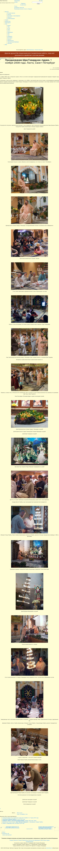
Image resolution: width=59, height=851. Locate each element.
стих (8, 35)
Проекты (9, 17)
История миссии (11, 13)
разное (8, 25)
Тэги (6, 24)
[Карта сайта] (4, 10)
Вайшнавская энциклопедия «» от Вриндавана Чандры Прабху (22, 822)
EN (41, 0)
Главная (11, 840)
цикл (8, 33)
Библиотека (7, 21)
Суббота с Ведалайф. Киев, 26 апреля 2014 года (13, 823)
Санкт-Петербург (21, 814)
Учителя (9, 14)
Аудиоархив (7, 22)
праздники (9, 36)
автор (8, 28)
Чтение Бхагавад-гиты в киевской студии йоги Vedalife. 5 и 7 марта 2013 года (20, 817)
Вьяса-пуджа (46, 840)
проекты (9, 39)
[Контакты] (8, 10)
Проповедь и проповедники (13, 15)
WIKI (6, 44)
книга (8, 29)
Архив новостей (29, 828)
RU (39, 0)
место (8, 30)
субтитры (9, 43)
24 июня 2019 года (13, 819)
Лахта (18, 812)
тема (8, 26)
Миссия (7, 11)
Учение (6, 19)
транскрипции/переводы (13, 41)
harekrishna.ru (49, 848)
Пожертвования (11, 18)
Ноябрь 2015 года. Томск (19, 820)
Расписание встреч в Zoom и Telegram (23, 8)
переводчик (10, 32)
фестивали (9, 37)
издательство (10, 40)
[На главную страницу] (1, 10)
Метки (3, 832)
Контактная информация (34, 840)
